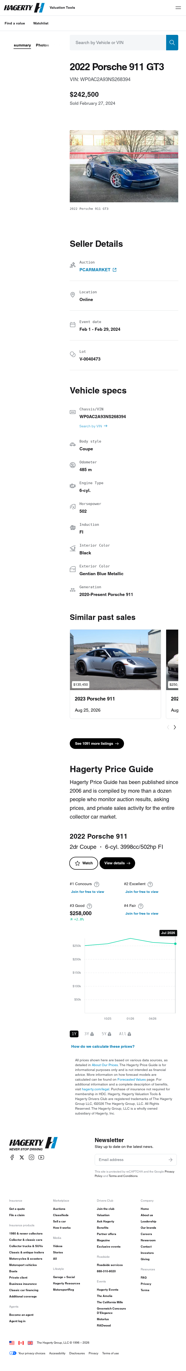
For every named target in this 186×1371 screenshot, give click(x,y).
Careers (146, 1233)
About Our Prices (105, 1065)
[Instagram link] (31, 1157)
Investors (147, 1252)
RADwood (104, 1325)
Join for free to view (87, 892)
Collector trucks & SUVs (26, 1246)
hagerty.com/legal (95, 1089)
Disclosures (77, 1353)
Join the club (105, 1208)
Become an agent (21, 1314)
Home (145, 1208)
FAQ (144, 1277)
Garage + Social (64, 1277)
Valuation (103, 1215)
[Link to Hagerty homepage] (33, 1144)
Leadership (148, 1221)
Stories (58, 1252)
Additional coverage (23, 1296)
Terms (145, 1290)
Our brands (148, 1227)
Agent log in (17, 1321)
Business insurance (23, 1283)
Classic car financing (23, 1290)
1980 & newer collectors (26, 1233)
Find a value (15, 23)
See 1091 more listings (94, 743)
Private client (18, 1277)
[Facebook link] (12, 1157)
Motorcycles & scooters (25, 1258)
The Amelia (104, 1295)
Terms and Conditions (123, 1175)
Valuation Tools (62, 7)
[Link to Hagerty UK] (30, 1342)
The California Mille (110, 1302)
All (55, 1258)
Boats (13, 1271)
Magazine (103, 1240)
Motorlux (103, 1319)
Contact (146, 1246)
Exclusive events (109, 1246)
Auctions (59, 1208)
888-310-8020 (106, 1271)
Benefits (102, 1227)
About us (147, 1215)
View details (114, 863)
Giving (145, 1259)
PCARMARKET (94, 269)
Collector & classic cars (25, 1239)
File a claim (17, 1215)
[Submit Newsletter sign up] (170, 1159)
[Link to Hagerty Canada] (21, 1342)
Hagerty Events (107, 1289)
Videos (57, 1246)
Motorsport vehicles (23, 1264)
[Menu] (178, 7)
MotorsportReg (63, 1289)
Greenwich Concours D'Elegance (111, 1310)
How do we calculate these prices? (103, 1046)
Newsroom (148, 1240)
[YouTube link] (41, 1157)
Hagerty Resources (66, 1283)
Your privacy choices (31, 1353)
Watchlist (40, 23)
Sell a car (59, 1221)
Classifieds (61, 1215)
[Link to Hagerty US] (12, 1342)
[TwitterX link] (22, 1157)
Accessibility (57, 1353)
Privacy (146, 1283)
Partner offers (106, 1233)
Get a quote (17, 1208)
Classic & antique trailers (26, 1252)
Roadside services (110, 1264)
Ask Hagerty (105, 1221)
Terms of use (110, 1353)
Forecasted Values (131, 1079)
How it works (62, 1227)
